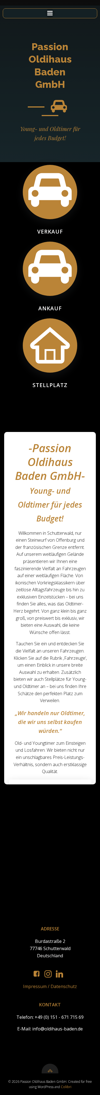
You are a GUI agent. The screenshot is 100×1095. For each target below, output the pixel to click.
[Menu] (50, 13)
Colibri (66, 1086)
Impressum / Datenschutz (50, 986)
